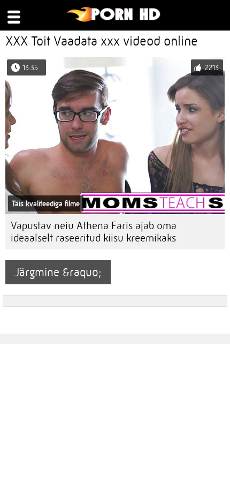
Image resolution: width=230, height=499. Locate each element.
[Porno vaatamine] (114, 19)
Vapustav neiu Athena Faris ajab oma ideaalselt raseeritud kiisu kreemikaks (94, 232)
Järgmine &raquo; (58, 272)
